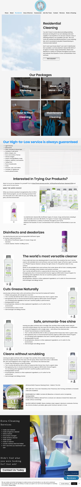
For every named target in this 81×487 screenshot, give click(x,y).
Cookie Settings (65, 483)
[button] (28, 13)
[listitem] (25, 88)
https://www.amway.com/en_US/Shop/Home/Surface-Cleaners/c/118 (52, 183)
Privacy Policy (12, 485)
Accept (74, 483)
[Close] (79, 483)
